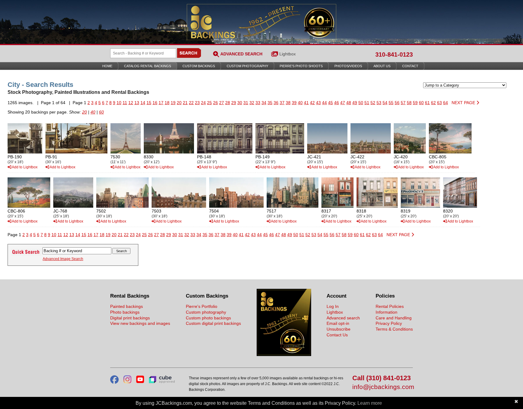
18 (167, 102)
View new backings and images (140, 323)
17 (161, 102)
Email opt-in (338, 323)
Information (386, 312)
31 (245, 102)
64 (445, 102)
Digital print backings (130, 317)
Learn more (369, 403)
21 (185, 102)
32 (251, 102)
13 (136, 102)
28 (227, 102)
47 (342, 102)
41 (306, 102)
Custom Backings (199, 66)
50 (360, 102)
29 (233, 102)
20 (179, 102)
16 (155, 102)
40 (300, 102)
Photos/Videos (348, 66)
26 (215, 102)
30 (239, 102)
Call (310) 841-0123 (381, 378)
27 (221, 102)
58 (409, 102)
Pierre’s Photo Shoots (301, 66)
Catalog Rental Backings (147, 66)
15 (148, 102)
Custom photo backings (208, 317)
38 (288, 102)
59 (415, 102)
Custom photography (206, 312)
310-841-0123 (394, 54)
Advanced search (343, 317)
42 (312, 102)
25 (209, 102)
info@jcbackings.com (382, 387)
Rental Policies (390, 306)
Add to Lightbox (24, 167)
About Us (381, 66)
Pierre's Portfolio (201, 306)
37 (282, 102)
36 (276, 102)
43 (318, 102)
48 (348, 102)
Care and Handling (394, 317)
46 (336, 102)
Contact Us (337, 334)
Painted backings (126, 306)
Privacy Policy (389, 323)
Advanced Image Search (63, 259)
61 (427, 102)
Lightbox (287, 53)
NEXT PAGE (464, 102)
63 (439, 102)
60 (421, 102)
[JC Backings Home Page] (284, 354)
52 (372, 102)
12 (130, 102)
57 (403, 102)
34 (264, 102)
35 (270, 102)
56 (397, 102)
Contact (410, 66)
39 (294, 102)
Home (107, 66)
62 (433, 102)
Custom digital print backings (213, 323)
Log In (333, 306)
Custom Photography (247, 66)
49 (354, 102)
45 (330, 102)
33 (257, 102)
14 (142, 102)
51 (366, 102)
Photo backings (125, 312)
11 (125, 102)
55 (391, 102)
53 (379, 102)
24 (203, 102)
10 (119, 102)
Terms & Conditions (394, 329)
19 (173, 102)
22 (191, 102)
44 (324, 102)
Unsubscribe (338, 329)
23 (197, 102)
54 (385, 102)
